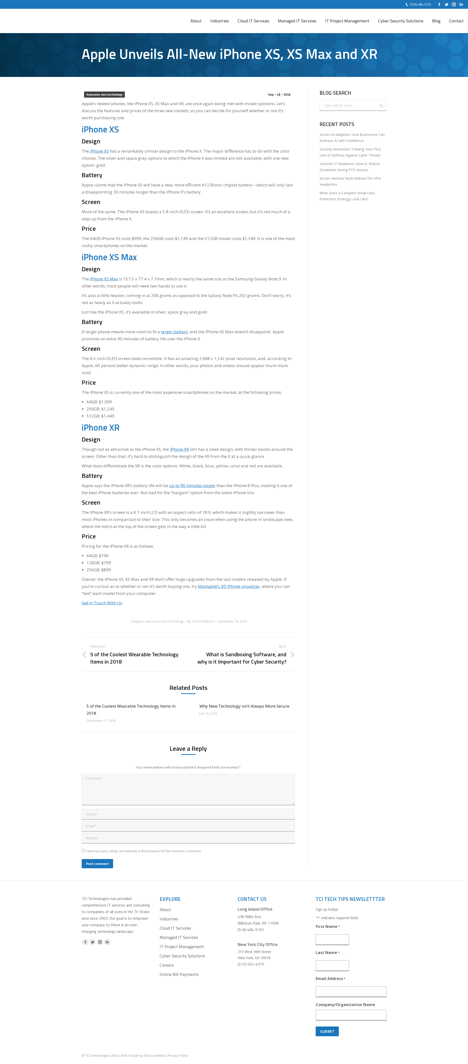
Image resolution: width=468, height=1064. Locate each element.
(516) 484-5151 (420, 4)
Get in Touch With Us (102, 603)
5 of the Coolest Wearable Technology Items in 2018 (131, 709)
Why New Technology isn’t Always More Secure (244, 706)
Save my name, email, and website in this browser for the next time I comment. (144, 851)
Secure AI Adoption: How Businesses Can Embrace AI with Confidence (352, 137)
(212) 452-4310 (251, 964)
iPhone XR (179, 449)
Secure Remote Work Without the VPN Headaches (350, 181)
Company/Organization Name (345, 1004)
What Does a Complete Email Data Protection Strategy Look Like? (347, 196)
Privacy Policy (178, 1055)
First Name (328, 926)
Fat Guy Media (154, 1055)
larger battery (174, 331)
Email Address (330, 978)
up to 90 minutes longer (192, 485)
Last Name (328, 952)
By (200, 621)
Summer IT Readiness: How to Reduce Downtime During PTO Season (350, 166)
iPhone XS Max (104, 279)
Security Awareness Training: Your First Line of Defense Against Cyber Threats (350, 152)
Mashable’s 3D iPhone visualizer (229, 586)
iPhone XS (99, 151)
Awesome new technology (104, 94)
